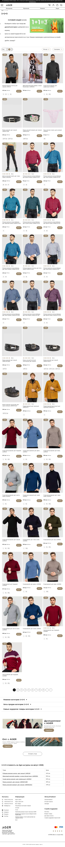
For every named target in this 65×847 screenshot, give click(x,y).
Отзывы (17, 807)
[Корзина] (57, 5)
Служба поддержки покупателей (52, 817)
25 (3, 184)
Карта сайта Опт (19, 801)
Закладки (47, 803)
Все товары (18, 803)
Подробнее (49, 730)
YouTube (6, 816)
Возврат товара (48, 813)
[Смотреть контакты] (49, 5)
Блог (16, 819)
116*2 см (57, 368)
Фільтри (45, 49)
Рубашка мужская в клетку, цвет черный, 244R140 (16, 773)
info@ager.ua (7, 805)
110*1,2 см (51, 368)
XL (10, 94)
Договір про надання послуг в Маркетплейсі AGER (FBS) (25, 814)
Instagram (6, 812)
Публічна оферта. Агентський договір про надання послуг (25, 817)
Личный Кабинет (49, 799)
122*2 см (46, 368)
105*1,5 (25, 368)
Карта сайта (18, 799)
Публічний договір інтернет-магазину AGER (25, 811)
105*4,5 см (5, 413)
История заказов (49, 801)
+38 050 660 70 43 (8, 801)
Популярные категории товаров (23, 805)
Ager (2, 10)
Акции (57, 8)
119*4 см (10, 138)
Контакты (47, 811)
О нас (16, 809)
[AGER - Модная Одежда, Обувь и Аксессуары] (9, 5)
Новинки (42, 8)
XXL (50, 94)
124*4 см (5, 138)
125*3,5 (4, 368)
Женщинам (9, 8)
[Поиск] (61, 5)
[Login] (53, 5)
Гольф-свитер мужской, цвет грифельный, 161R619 (17, 779)
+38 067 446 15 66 (8, 799)
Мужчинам (26, 8)
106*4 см (25, 138)
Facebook (6, 810)
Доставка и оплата (49, 815)
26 (6, 184)
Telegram (6, 814)
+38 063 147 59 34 (8, 803)
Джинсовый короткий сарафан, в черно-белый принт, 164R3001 (20, 776)
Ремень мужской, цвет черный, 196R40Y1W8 (15, 782)
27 (8, 184)
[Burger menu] (2, 5)
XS (44, 138)
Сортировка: (57, 49)
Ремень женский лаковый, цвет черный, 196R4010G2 (17, 784)
